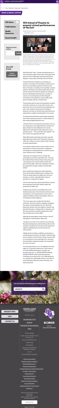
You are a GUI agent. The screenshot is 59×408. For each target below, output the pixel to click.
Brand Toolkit (10, 38)
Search (18, 53)
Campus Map (29, 342)
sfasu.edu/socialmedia (49, 327)
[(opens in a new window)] (45, 322)
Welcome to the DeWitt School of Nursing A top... (29, 393)
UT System (25, 371)
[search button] (43, 289)
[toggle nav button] (57, 1)
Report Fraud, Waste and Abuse (29, 381)
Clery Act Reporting (29, 383)
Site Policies (29, 388)
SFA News (9, 22)
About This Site (29, 407)
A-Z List (29, 352)
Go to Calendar (12, 74)
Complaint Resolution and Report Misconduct (31, 369)
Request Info (9, 311)
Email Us (29, 322)
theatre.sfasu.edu (28, 262)
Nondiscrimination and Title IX (29, 361)
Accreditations (29, 345)
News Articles (24, 8)
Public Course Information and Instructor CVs (29, 336)
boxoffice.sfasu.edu (28, 252)
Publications (10, 27)
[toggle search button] (1, 1)
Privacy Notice (35, 386)
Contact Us (10, 321)
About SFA (11, 8)
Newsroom (17, 8)
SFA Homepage (29, 333)
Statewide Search (29, 373)
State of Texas (32, 371)
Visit (10, 316)
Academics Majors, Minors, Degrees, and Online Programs (29, 397)
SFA (6, 8)
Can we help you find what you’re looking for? (29, 283)
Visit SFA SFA (29, 395)
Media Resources (9, 32)
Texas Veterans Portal (29, 378)
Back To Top (29, 402)
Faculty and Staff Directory (29, 340)
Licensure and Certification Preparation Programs (29, 348)
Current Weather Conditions (29, 354)
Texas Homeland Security (29, 376)
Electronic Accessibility (29, 359)
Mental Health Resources (29, 364)
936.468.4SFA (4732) (29, 319)
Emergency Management (29, 366)
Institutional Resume (25, 386)
